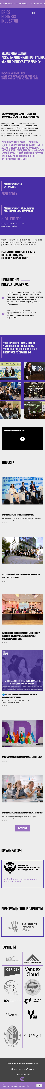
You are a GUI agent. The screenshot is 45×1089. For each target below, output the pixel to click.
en (33, 13)
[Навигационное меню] (41, 4)
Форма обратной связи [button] (22, 1069)
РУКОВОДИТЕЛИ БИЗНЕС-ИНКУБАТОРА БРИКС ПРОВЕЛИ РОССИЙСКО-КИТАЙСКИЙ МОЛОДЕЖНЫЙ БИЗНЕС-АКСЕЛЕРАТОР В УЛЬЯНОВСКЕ (21, 636)
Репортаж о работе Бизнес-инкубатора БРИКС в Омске (22, 757)
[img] (22, 926)
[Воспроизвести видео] (22, 439)
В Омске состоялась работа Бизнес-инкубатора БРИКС (22, 813)
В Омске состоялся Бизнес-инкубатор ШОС (18, 515)
